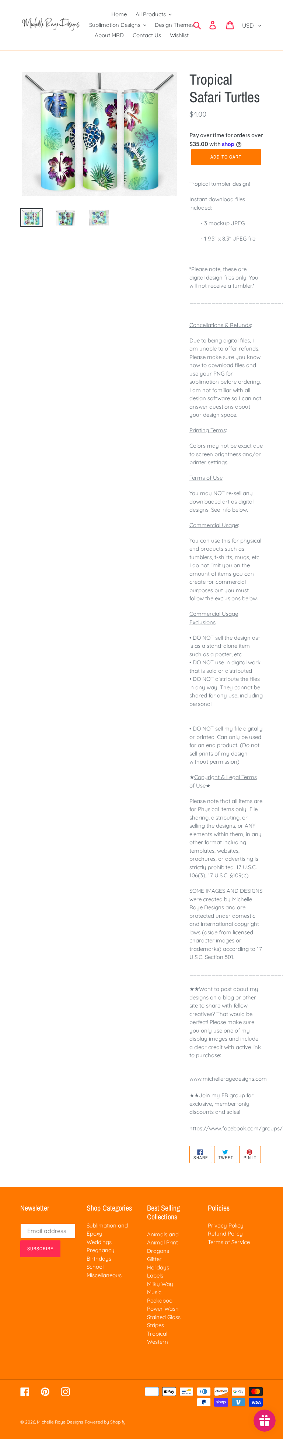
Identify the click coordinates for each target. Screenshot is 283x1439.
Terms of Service (229, 1242)
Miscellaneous (104, 1275)
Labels (155, 1275)
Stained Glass (164, 1317)
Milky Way (160, 1283)
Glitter (154, 1258)
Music (154, 1292)
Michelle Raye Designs (60, 1422)
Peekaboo (159, 1300)
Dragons (158, 1250)
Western (157, 1341)
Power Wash (163, 1308)
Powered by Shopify (105, 1422)
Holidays (158, 1267)
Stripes (155, 1325)
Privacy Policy (226, 1225)
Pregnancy (101, 1250)
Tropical (157, 1333)
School (95, 1266)
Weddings (99, 1242)
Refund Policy (225, 1233)
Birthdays (99, 1258)
